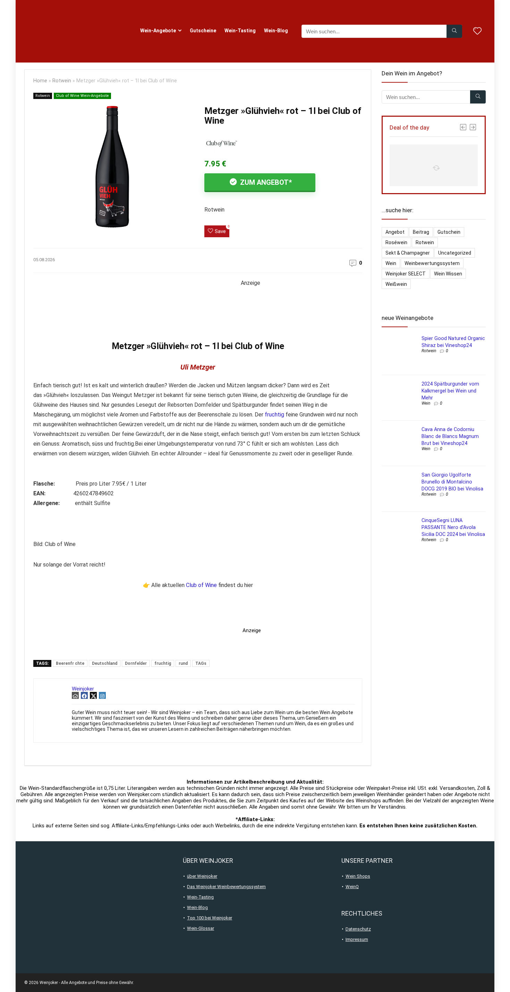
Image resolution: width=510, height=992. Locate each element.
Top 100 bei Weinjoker (209, 917)
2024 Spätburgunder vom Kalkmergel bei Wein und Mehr (450, 390)
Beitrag (421, 232)
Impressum (357, 939)
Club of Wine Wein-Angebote (82, 95)
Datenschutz (358, 929)
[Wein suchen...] (454, 31)
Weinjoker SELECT (405, 273)
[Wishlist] (477, 31)
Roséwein (396, 242)
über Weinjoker (202, 876)
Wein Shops (358, 876)
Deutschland (104, 663)
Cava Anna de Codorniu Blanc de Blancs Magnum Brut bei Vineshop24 (450, 436)
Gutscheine (203, 30)
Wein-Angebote (158, 30)
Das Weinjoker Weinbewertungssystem (226, 886)
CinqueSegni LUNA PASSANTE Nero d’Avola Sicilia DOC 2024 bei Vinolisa (453, 527)
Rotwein (61, 81)
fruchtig (274, 414)
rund (183, 663)
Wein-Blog (276, 30)
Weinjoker (83, 689)
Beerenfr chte (70, 663)
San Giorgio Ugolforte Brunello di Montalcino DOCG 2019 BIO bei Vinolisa (452, 481)
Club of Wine (201, 585)
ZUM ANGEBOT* (265, 182)
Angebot (395, 232)
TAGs (200, 663)
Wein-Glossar (200, 928)
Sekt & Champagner (407, 253)
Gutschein (448, 232)
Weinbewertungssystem (432, 263)
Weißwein (396, 284)
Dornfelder (136, 663)
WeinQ (352, 886)
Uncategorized (454, 253)
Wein (390, 263)
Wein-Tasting (240, 30)
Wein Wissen (448, 273)
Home (40, 81)
